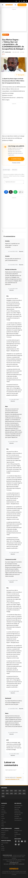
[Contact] (16, 1)
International (3, 813)
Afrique (2, 825)
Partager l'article (16, 162)
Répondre (21, 251)
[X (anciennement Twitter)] (22, 1)
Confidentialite (17, 834)
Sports (2, 816)
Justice (2, 809)
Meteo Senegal (17, 807)
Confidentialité (21, 864)
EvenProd (3, 834)
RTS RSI (2, 850)
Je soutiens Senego (16, 159)
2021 (24, 790)
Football (3, 818)
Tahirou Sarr (14, 169)
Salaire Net (16, 809)
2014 (3, 796)
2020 (3, 793)
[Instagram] (25, 841)
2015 (24, 793)
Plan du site (6, 864)
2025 (7, 790)
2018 (11, 793)
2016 (20, 793)
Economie (3, 811)
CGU (15, 836)
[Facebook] (19, 1)
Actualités (5, 34)
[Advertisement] (14, 20)
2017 (16, 793)
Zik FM (2, 846)
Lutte (2, 820)
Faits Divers (3, 822)
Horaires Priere (17, 811)
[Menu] (2, 4)
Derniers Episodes (4, 830)
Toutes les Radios (4, 842)
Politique (3, 805)
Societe (2, 807)
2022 (20, 790)
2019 (7, 793)
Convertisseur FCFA (18, 805)
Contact (16, 832)
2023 (16, 790)
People (2, 814)
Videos (2, 824)
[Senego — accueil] (9, 4)
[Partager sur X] (11, 192)
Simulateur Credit (18, 818)
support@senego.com (14, 862)
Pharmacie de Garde (18, 813)
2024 (11, 790)
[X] (19, 841)
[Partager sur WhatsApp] (15, 192)
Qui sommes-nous (18, 830)
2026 (3, 790)
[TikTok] (26, 1)
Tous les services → (18, 820)
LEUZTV (2, 836)
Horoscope (16, 816)
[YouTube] (24, 1)
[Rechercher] (15, 4)
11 (4, 54)
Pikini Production (4, 838)
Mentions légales (12, 864)
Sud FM (2, 848)
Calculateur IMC (17, 814)
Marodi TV (3, 832)
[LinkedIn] (15, 844)
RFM (2, 844)
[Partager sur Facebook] (6, 192)
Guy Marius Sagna (6, 169)
